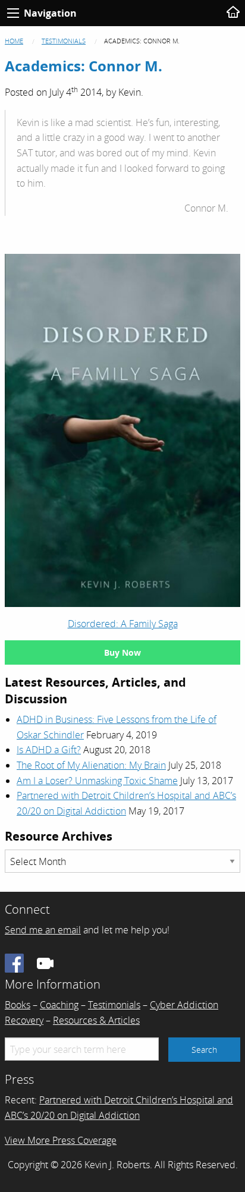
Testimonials (64, 40)
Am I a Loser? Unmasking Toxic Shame (97, 780)
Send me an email (43, 929)
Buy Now (122, 652)
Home (14, 40)
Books (17, 1004)
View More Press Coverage (61, 1140)
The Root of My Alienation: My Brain (91, 765)
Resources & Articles (96, 1020)
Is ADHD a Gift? (49, 749)
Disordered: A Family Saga (123, 623)
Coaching (59, 1004)
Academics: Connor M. (83, 66)
